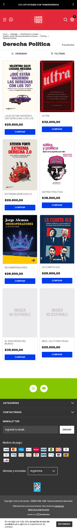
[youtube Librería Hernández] (44, 388)
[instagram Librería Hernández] (33, 388)
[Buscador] (65, 20)
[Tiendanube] (38, 515)
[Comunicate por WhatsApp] (11, 20)
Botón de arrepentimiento (38, 510)
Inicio (5, 34)
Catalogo (13, 34)
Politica (43, 36)
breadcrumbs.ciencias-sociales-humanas (20, 36)
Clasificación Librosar (29, 34)
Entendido (64, 524)
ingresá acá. (59, 506)
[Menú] (5, 20)
